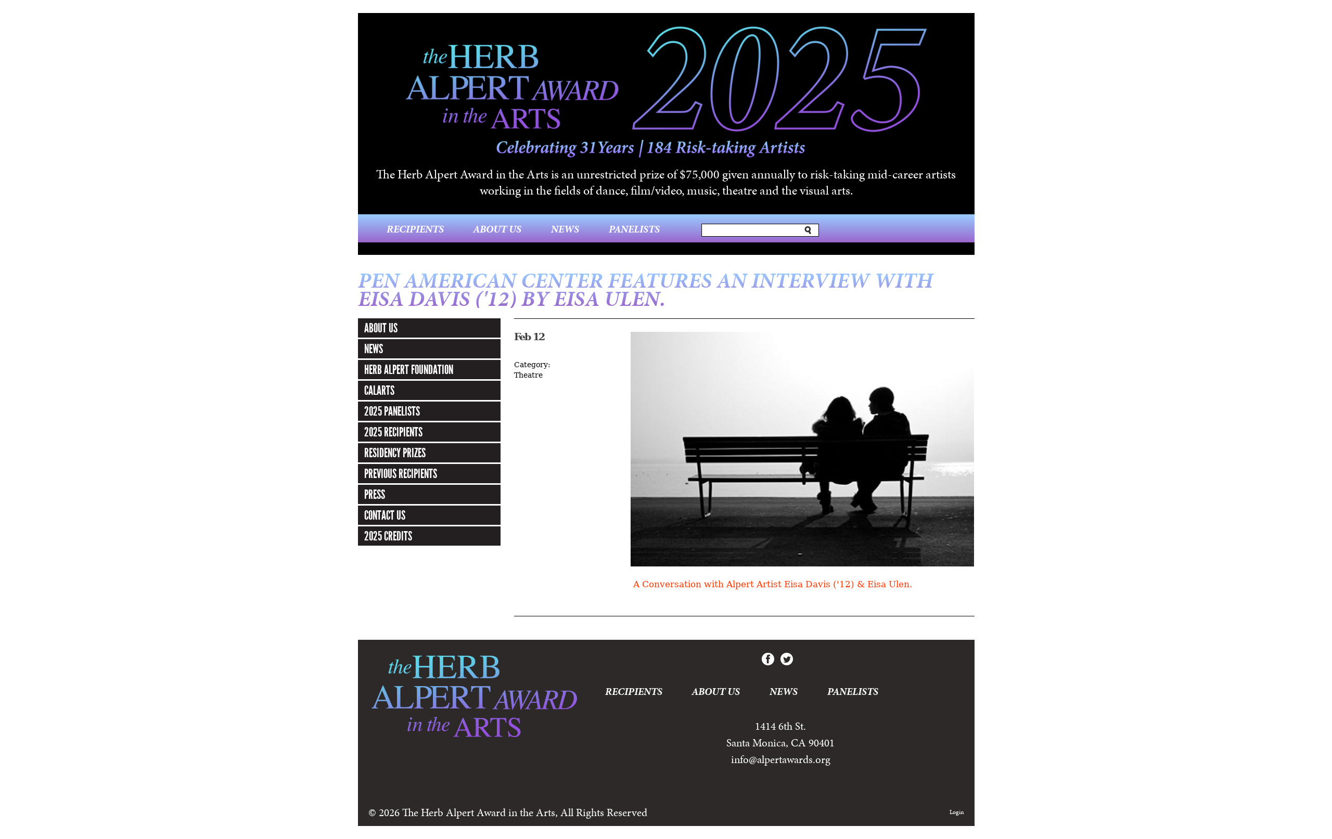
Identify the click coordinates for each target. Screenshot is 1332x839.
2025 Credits (388, 536)
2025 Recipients (393, 432)
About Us (497, 229)
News (565, 229)
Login (957, 812)
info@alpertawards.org (780, 759)
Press (374, 494)
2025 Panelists (392, 411)
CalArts (379, 390)
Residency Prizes (395, 453)
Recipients (415, 229)
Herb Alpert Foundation (408, 370)
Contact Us (384, 515)
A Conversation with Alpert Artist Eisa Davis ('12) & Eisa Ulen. (771, 584)
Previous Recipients (400, 474)
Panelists (634, 229)
